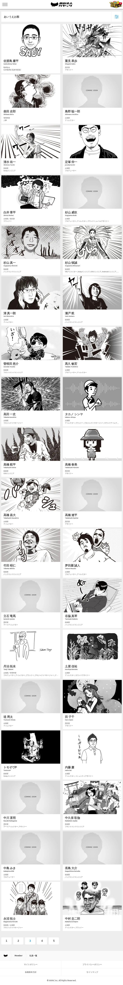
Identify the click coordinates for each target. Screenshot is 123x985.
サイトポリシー (30, 964)
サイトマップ (92, 972)
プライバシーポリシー (92, 964)
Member (18, 956)
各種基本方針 (31, 972)
